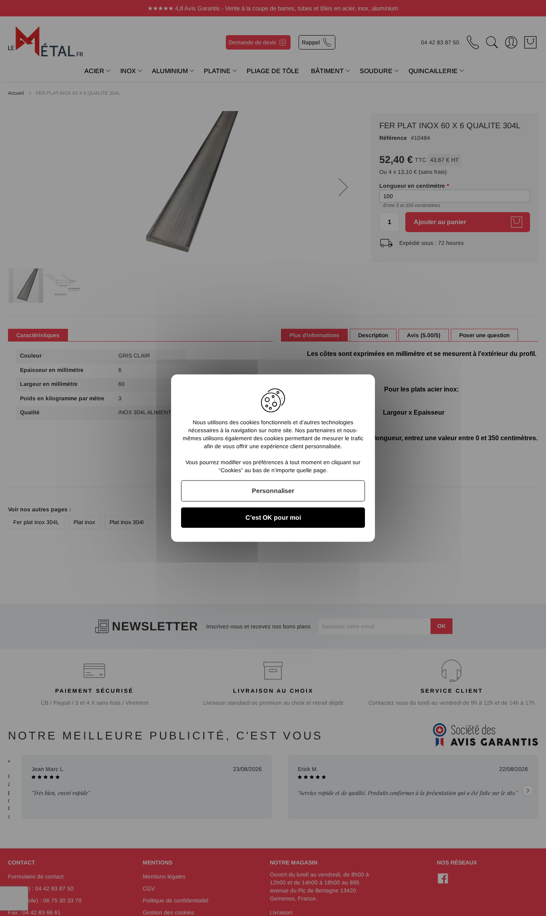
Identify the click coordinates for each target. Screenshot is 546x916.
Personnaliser (273, 490)
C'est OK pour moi (273, 517)
